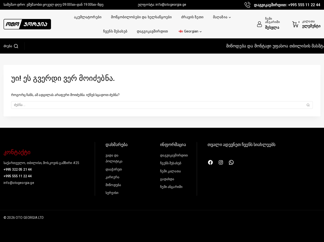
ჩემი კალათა (170, 171)
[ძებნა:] (162, 105)
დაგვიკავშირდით (152, 31)
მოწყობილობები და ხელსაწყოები (141, 17)
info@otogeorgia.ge (171, 4)
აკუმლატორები (88, 17)
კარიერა (112, 177)
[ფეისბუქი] (210, 162)
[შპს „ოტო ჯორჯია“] (27, 24)
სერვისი (112, 193)
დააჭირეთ (114, 169)
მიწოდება (113, 185)
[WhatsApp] (231, 162)
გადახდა (167, 179)
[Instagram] (221, 162)
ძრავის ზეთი (192, 17)
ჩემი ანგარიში (171, 187)
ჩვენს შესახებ (115, 31)
